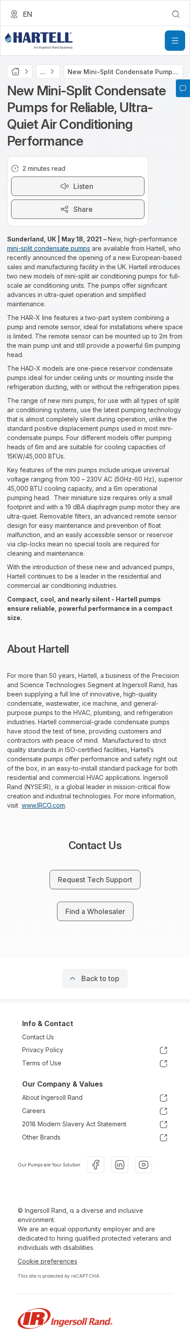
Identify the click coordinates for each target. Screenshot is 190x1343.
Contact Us (38, 1037)
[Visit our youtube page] (143, 1164)
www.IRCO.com (43, 805)
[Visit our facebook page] (95, 1164)
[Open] (175, 40)
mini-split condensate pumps (48, 248)
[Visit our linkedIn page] (119, 1164)
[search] (176, 14)
